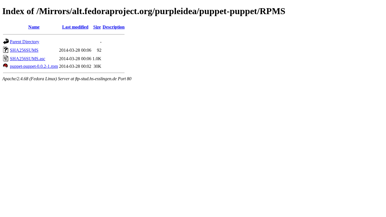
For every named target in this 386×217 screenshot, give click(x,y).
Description (114, 27)
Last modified (75, 27)
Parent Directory (24, 41)
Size (97, 27)
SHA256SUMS (24, 50)
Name (34, 27)
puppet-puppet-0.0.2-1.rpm (34, 66)
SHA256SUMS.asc (27, 58)
